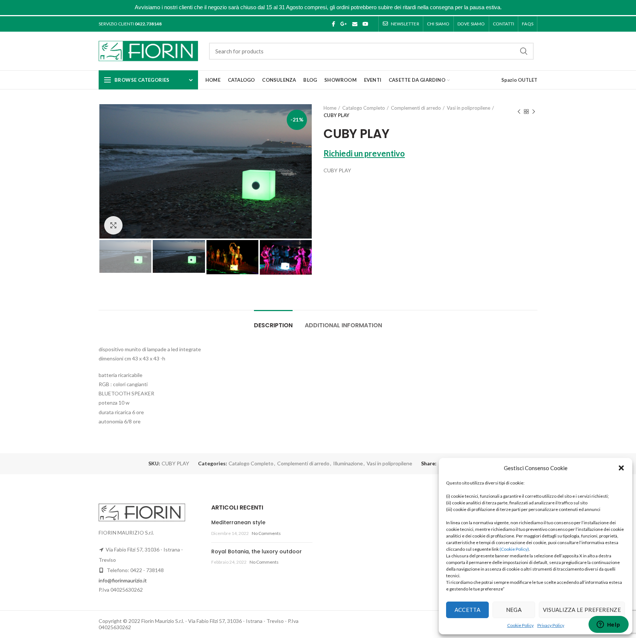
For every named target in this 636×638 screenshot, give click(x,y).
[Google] (344, 24)
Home (330, 108)
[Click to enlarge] (113, 225)
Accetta (467, 609)
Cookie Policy (520, 625)
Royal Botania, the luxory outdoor (256, 551)
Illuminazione (348, 463)
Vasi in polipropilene (468, 108)
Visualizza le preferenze (582, 609)
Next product (533, 111)
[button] (621, 468)
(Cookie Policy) (514, 549)
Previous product (519, 111)
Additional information (343, 325)
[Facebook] (333, 24)
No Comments (266, 533)
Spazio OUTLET (519, 80)
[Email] (355, 24)
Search (524, 51)
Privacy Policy (550, 625)
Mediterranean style (238, 522)
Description (273, 325)
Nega (514, 609)
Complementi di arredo (416, 108)
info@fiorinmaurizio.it (123, 580)
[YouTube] (365, 24)
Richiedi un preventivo (364, 153)
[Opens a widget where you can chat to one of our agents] (608, 625)
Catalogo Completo (363, 108)
